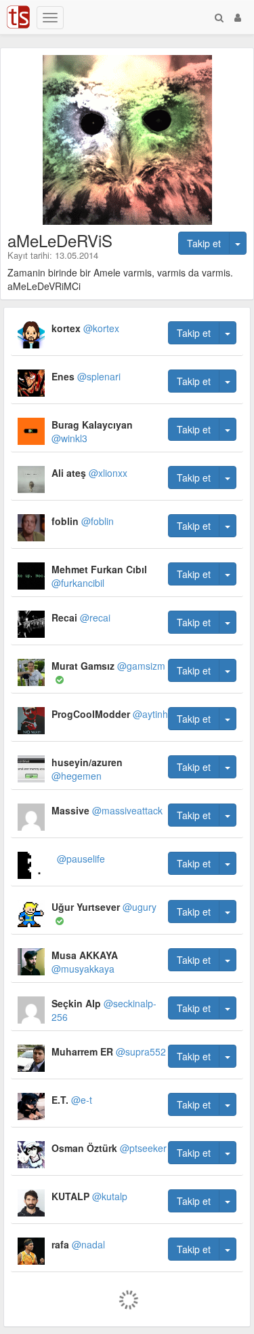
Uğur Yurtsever (103, 907)
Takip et (204, 243)
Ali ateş (89, 473)
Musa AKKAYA (84, 961)
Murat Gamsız (108, 665)
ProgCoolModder (109, 714)
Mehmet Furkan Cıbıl (99, 576)
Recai (80, 617)
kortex (85, 328)
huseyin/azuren (87, 768)
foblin (82, 521)
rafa (78, 1244)
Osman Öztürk (109, 1148)
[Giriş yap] (237, 17)
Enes (86, 376)
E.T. (71, 1099)
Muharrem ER (108, 1051)
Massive (107, 810)
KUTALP (89, 1196)
